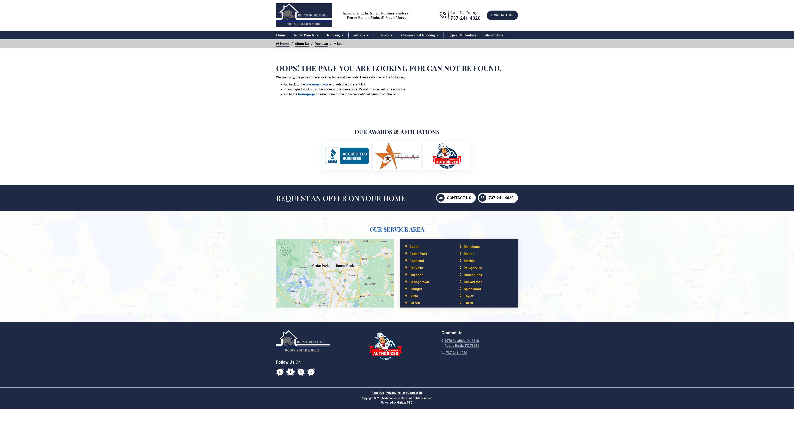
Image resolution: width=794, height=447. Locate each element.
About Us (492, 35)
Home (281, 35)
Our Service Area (397, 229)
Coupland (416, 261)
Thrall (468, 303)
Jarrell (414, 303)
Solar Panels (304, 35)
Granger (415, 289)
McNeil (469, 261)
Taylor (469, 296)
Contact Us (502, 15)
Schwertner (473, 282)
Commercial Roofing (418, 35)
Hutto (413, 296)
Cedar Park (418, 254)
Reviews (321, 44)
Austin (414, 247)
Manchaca (472, 247)
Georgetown (419, 282)
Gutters (359, 35)
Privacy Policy (395, 392)
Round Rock (473, 275)
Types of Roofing (462, 35)
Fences (383, 35)
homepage (306, 94)
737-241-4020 (465, 18)
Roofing (333, 35)
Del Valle (416, 268)
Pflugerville (473, 268)
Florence (416, 275)
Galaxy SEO (405, 402)
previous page (317, 84)
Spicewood (472, 289)
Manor (469, 254)
